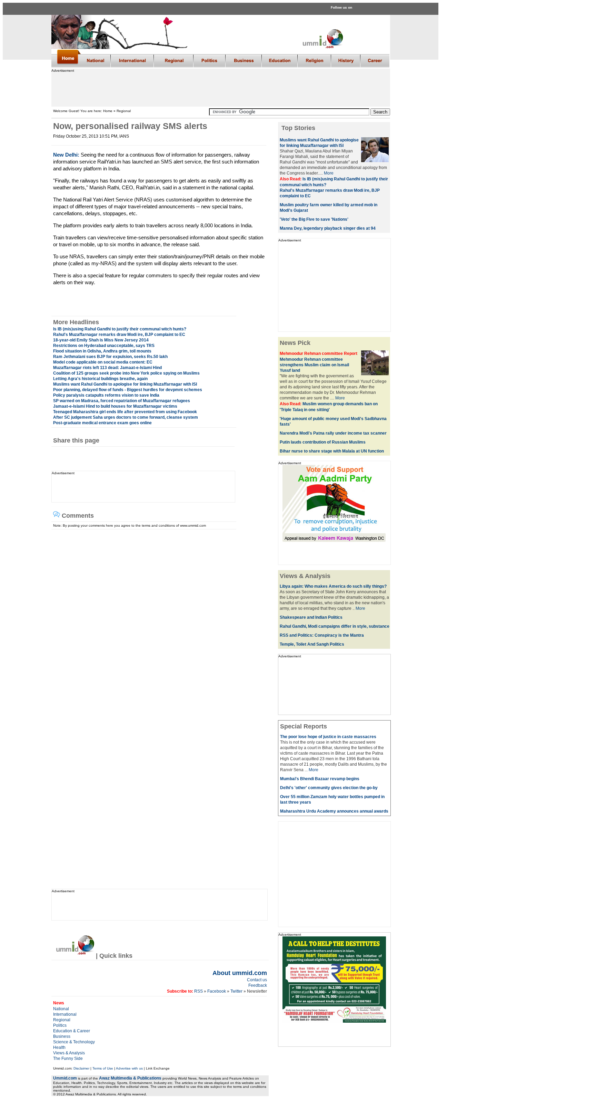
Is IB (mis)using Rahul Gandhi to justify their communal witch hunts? (119, 329)
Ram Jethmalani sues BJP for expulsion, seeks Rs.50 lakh (110, 356)
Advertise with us (129, 1068)
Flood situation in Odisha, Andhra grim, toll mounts (102, 351)
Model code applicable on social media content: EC (102, 362)
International (65, 1014)
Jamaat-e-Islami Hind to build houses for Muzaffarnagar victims (115, 406)
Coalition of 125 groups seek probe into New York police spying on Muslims (126, 373)
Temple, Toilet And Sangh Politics (312, 644)
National (61, 1008)
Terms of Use (102, 1068)
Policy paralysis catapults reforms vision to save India (106, 395)
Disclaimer (81, 1068)
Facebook (216, 991)
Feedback (257, 985)
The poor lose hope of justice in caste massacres (328, 736)
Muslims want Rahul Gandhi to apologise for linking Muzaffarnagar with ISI (125, 384)
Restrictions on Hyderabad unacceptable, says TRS (104, 345)
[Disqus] (157, 615)
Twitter (237, 991)
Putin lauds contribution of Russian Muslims (323, 442)
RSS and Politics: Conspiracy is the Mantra (322, 635)
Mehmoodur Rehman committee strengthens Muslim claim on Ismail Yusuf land (314, 365)
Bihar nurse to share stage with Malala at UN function (332, 451)
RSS (198, 991)
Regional (61, 1019)
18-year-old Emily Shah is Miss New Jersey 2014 (101, 340)
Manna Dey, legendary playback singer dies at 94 (328, 228)
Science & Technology (74, 1042)
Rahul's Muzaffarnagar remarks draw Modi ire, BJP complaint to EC (119, 334)
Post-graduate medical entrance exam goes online (102, 422)
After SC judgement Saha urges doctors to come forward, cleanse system (125, 417)
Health (59, 1047)
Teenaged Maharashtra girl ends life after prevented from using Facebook (125, 411)
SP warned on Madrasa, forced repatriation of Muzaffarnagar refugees (121, 400)
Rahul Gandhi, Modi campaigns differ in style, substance (334, 626)
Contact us (257, 979)
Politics (60, 1025)
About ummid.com (239, 973)
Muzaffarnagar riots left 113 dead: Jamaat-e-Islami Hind (107, 367)
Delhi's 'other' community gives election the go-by (329, 787)
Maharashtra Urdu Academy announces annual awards (334, 811)
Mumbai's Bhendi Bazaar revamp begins (319, 778)
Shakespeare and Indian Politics (311, 617)
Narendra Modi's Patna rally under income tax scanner (333, 433)
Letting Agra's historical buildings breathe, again (100, 378)
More (329, 173)
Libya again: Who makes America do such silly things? (333, 586)
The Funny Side (68, 1058)
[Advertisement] (220, 87)
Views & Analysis (69, 1053)
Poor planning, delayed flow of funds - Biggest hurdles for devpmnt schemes (127, 389)
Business (61, 1036)
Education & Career (71, 1031)
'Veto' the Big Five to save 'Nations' (314, 219)
